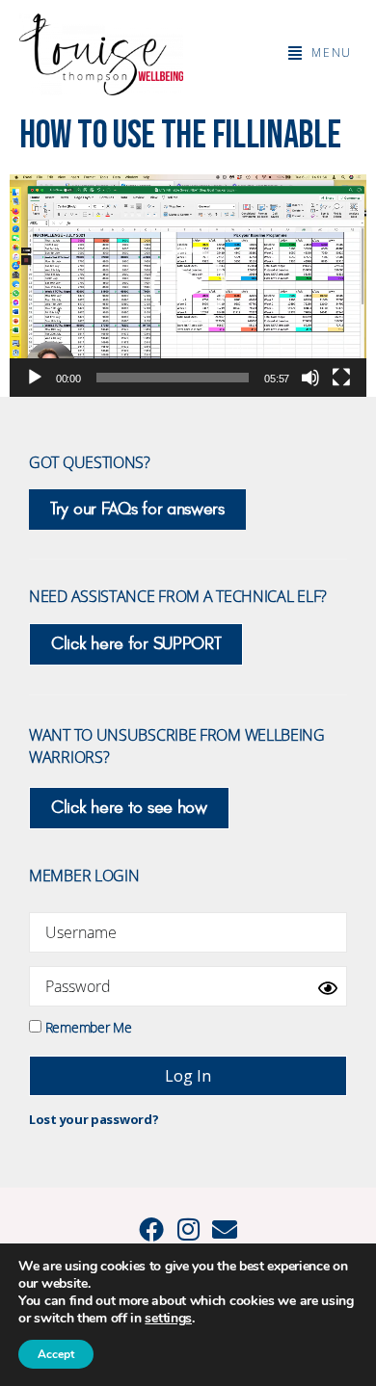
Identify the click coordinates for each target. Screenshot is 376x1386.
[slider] (173, 377)
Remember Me (86, 1026)
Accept (56, 1354)
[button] (320, 53)
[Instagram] (188, 1229)
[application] (188, 285)
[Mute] (310, 377)
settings (168, 1318)
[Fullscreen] (341, 377)
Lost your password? (93, 1119)
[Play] (34, 377)
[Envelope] (224, 1229)
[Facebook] (151, 1229)
